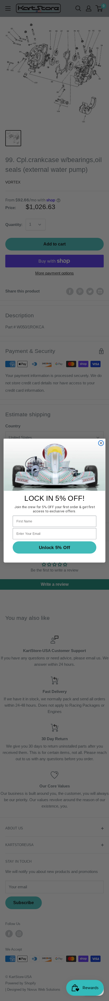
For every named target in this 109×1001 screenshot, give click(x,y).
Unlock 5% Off (54, 547)
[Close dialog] (101, 443)
